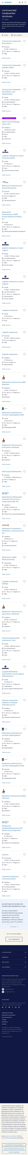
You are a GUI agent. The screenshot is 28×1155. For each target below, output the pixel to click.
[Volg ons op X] (13, 1007)
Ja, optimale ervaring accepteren (14, 1144)
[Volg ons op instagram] (16, 1007)
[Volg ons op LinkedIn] (3, 1007)
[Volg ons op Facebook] (6, 1007)
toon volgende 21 (14, 939)
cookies (4, 1019)
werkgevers (5, 957)
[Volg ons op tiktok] (19, 1007)
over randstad (6, 967)
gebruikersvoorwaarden (8, 1015)
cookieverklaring (6, 1138)
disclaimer (5, 1021)
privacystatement (7, 1017)
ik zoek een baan (6, 952)
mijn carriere (5, 962)
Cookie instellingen (14, 1152)
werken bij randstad (7, 1012)
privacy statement (12, 1136)
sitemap (4, 1024)
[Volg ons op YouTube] (9, 1007)
